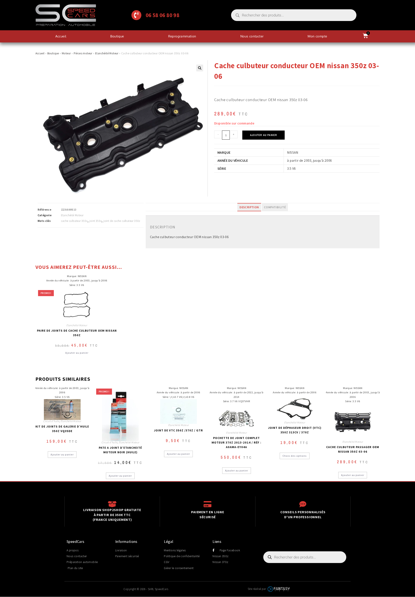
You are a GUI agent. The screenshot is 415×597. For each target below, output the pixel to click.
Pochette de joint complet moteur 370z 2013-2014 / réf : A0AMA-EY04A (236, 442)
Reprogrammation (182, 36)
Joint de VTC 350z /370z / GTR (178, 430)
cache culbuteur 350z (74, 221)
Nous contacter (252, 36)
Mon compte (317, 36)
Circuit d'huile (51, 421)
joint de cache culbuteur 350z (121, 221)
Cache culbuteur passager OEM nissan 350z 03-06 (352, 449)
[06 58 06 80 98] (136, 15)
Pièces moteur (83, 53)
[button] (199, 68)
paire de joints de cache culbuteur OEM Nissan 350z (77, 333)
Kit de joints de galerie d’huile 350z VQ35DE (62, 428)
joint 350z (95, 221)
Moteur (66, 53)
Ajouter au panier (263, 135)
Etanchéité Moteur (106, 53)
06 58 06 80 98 (163, 15)
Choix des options (295, 455)
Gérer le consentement (178, 568)
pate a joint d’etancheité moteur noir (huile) (120, 450)
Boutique (117, 36)
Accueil (60, 36)
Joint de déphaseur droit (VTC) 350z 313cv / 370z (294, 430)
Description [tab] (249, 207)
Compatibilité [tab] (275, 207)
